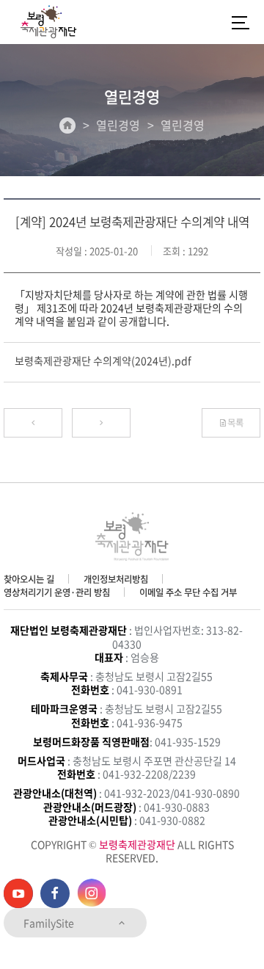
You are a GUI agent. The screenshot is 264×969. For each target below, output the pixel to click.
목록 (235, 422)
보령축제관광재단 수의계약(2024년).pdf (103, 360)
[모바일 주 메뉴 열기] (240, 22)
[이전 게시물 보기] (33, 423)
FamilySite (49, 922)
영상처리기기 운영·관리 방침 (57, 592)
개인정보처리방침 (116, 579)
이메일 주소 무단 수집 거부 (188, 592)
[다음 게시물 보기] (101, 423)
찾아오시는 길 (29, 579)
